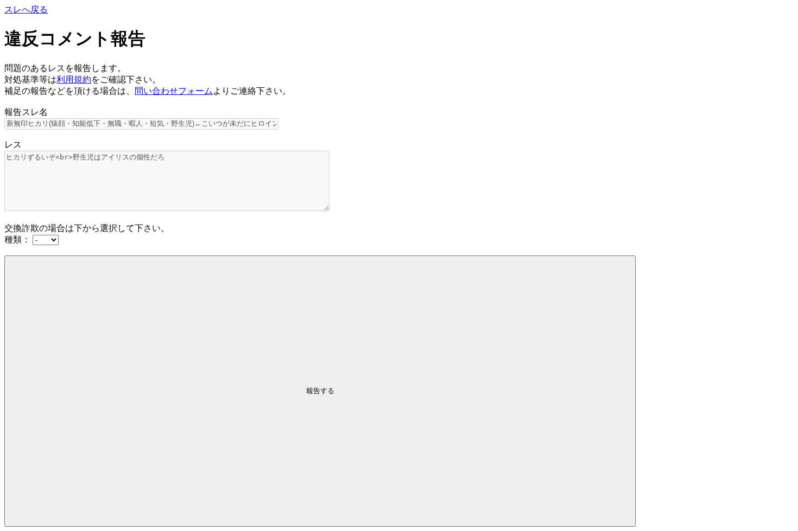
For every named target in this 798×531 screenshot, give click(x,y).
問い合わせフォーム (174, 90)
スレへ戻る (26, 9)
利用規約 (73, 79)
